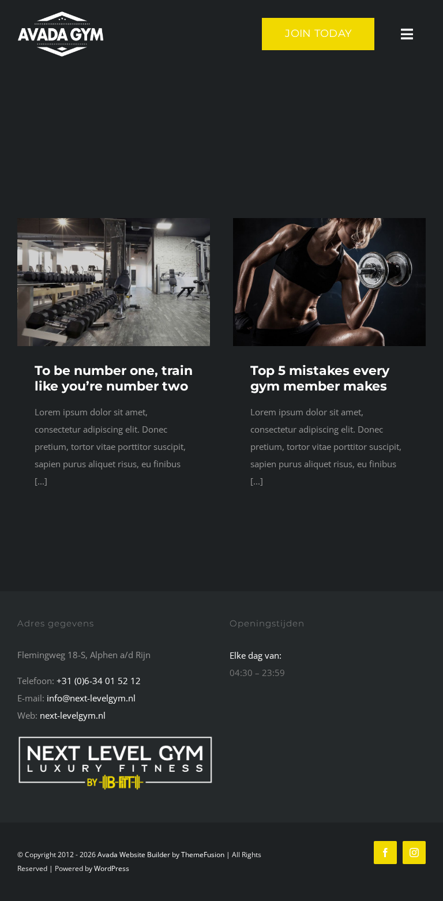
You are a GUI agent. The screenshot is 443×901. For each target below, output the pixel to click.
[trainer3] (329, 222)
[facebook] (385, 852)
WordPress (111, 868)
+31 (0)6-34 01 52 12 (99, 680)
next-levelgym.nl (73, 715)
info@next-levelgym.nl (91, 698)
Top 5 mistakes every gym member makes (319, 378)
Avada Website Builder (133, 854)
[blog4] (113, 222)
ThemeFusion (202, 854)
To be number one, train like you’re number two (114, 378)
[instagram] (414, 852)
